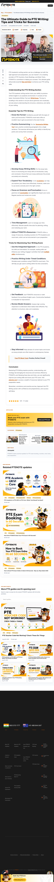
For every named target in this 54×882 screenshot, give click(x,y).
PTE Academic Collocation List (45, 797)
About (42, 854)
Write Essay (35, 98)
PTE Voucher (15, 632)
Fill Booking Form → (19, 880)
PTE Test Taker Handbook (45, 786)
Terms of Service (14, 854)
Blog (2, 12)
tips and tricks (26, 82)
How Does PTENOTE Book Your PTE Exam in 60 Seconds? (20, 535)
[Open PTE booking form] (27, 878)
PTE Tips (8, 632)
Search (49, 599)
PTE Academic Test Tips (45, 776)
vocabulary (40, 181)
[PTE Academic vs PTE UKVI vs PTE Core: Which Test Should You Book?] (27, 483)
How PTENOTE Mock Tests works (26, 758)
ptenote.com (13, 380)
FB (3, 74)
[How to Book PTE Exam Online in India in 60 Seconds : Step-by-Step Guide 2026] (27, 553)
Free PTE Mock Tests (21, 358)
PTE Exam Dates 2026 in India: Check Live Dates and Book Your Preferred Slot (39, 657)
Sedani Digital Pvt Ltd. (33, 869)
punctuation (24, 193)
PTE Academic (8, 12)
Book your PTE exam (44, 419)
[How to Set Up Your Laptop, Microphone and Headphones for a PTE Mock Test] (40, 669)
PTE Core (29, 497)
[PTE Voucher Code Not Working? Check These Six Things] (27, 617)
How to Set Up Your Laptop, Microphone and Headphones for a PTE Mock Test (39, 678)
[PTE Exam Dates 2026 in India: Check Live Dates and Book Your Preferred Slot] (40, 649)
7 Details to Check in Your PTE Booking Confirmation (12, 678)
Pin (3, 83)
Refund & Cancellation (25, 854)
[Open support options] (50, 874)
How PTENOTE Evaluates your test (26, 746)
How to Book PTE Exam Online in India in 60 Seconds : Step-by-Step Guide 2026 (26, 570)
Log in (51, 5)
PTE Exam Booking (37, 497)
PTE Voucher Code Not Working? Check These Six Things (23, 635)
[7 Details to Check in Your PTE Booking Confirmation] (13, 669)
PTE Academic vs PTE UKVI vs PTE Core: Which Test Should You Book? (23, 500)
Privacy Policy (35, 854)
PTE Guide (18, 568)
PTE (5, 497)
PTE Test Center (17, 766)
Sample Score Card (46, 756)
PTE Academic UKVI (20, 497)
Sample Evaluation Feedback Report (45, 745)
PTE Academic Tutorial (45, 765)
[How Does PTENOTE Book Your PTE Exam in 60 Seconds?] (27, 518)
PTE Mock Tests (35, 764)
